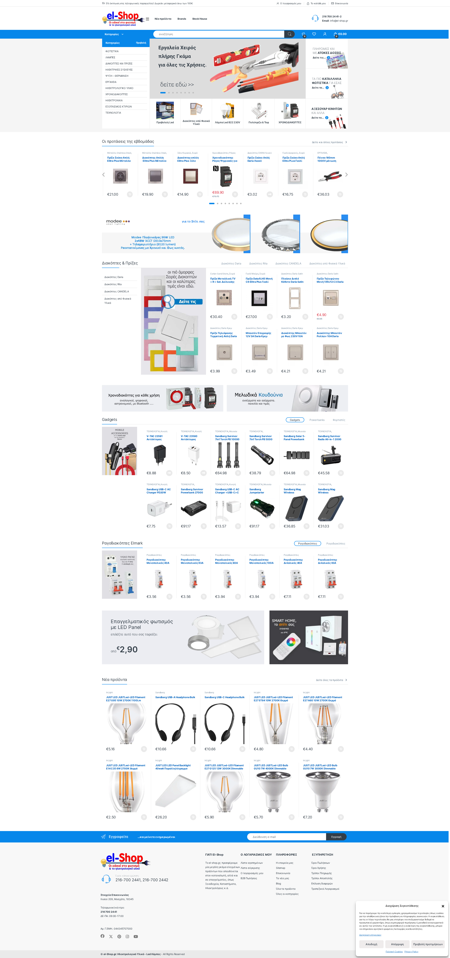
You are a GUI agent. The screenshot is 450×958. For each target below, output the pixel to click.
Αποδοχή (371, 944)
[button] (443, 906)
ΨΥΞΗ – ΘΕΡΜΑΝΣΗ (116, 75)
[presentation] (103, 175)
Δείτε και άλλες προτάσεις (327, 142)
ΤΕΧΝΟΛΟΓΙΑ (113, 112)
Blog (278, 883)
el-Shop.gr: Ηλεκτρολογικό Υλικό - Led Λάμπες (132, 954)
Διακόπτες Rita (258, 263)
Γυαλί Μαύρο (252, 273)
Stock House (199, 18)
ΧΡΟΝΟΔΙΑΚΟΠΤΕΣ (116, 94)
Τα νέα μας (282, 878)
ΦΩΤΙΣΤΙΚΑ (111, 51)
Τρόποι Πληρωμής (321, 873)
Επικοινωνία (341, 3)
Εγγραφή (336, 836)
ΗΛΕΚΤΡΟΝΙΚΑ (113, 100)
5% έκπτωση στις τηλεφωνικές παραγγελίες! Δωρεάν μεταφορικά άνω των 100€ (149, 3)
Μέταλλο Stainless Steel (117, 153)
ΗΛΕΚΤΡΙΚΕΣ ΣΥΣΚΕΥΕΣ (119, 69)
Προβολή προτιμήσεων (428, 944)
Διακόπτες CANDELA (288, 263)
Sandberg (160, 692)
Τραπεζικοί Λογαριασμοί (325, 888)
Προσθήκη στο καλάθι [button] (125, 194)
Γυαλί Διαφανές (288, 153)
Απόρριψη (397, 944)
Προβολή (141, 42)
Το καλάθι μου (318, 3)
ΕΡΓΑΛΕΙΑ (110, 81)
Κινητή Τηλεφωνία (157, 432)
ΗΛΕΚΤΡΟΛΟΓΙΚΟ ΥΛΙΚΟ (119, 88)
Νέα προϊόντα (163, 18)
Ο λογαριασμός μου (290, 3)
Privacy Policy (411, 951)
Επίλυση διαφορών (322, 883)
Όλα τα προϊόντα (285, 888)
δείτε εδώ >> (177, 84)
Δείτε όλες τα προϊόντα (329, 679)
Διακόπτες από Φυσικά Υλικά (327, 263)
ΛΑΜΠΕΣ (110, 57)
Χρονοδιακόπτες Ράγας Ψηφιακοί (222, 154)
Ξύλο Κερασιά (182, 153)
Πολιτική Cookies (394, 951)
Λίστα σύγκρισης (250, 867)
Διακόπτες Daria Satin (292, 273)
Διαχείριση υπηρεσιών (370, 935)
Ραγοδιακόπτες (335, 543)
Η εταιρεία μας (284, 862)
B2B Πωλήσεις (249, 878)
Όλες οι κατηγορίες (287, 893)
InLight (109, 692)
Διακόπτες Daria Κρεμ (221, 328)
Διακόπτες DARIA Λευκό (258, 153)
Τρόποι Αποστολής (322, 878)
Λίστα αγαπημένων (252, 862)
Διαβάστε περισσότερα (263, 194)
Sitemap (280, 867)
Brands (182, 18)
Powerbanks (317, 420)
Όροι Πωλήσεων (320, 862)
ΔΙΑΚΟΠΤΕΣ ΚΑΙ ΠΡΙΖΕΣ (119, 63)
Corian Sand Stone (219, 273)
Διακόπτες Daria (231, 263)
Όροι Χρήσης (318, 867)
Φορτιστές (339, 420)
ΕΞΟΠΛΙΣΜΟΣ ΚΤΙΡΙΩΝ (118, 106)
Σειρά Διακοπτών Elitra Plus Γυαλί (259, 274)
